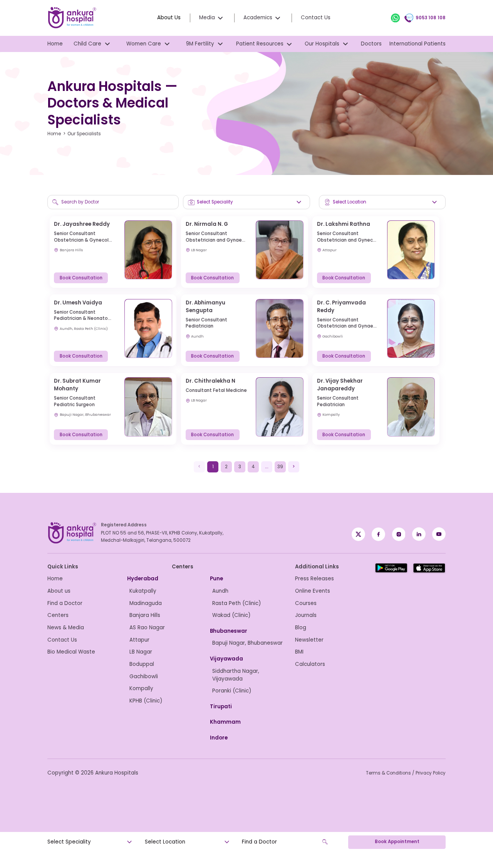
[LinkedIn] (419, 534)
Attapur (139, 640)
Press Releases (314, 578)
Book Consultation (81, 278)
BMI (299, 651)
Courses (306, 603)
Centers (58, 615)
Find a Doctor (64, 603)
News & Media (65, 627)
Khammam (225, 722)
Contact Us (315, 17)
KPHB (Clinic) (145, 700)
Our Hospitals (322, 43)
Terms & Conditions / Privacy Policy (406, 773)
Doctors (371, 43)
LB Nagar (140, 651)
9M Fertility (200, 43)
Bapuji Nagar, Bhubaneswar (247, 643)
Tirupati (221, 706)
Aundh (220, 591)
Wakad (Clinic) (231, 615)
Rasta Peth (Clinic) (236, 603)
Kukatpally (142, 591)
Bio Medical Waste (71, 651)
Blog (300, 627)
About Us (169, 17)
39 (280, 467)
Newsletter (309, 640)
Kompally (141, 688)
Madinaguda (145, 603)
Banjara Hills (144, 615)
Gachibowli (143, 676)
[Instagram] (399, 534)
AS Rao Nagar (147, 627)
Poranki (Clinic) (231, 690)
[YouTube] (439, 534)
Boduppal (141, 664)
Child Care (87, 43)
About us (58, 591)
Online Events (312, 591)
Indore (219, 737)
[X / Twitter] (378, 534)
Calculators (310, 664)
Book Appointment (397, 842)
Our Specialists (84, 134)
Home (55, 43)
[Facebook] (358, 534)
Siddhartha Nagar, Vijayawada (235, 674)
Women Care (143, 43)
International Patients (417, 43)
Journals (306, 615)
